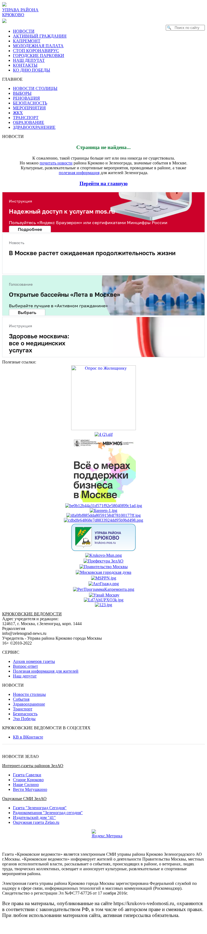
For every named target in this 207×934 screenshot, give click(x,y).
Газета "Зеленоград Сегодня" (40, 807)
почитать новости (56, 163)
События (21, 699)
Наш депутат (25, 676)
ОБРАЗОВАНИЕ (28, 122)
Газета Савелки (27, 775)
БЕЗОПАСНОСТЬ (30, 103)
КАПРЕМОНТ (26, 41)
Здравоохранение (29, 704)
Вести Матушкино (30, 789)
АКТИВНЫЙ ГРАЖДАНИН (40, 36)
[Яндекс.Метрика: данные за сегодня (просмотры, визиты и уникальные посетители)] (107, 833)
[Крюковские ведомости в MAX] (5, 20)
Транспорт (22, 709)
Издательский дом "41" (34, 817)
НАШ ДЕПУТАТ (29, 60)
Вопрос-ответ (25, 666)
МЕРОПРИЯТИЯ (29, 108)
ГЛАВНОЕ (14, 79)
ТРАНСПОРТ (26, 117)
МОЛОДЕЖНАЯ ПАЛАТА (38, 45)
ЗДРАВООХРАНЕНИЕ (34, 127)
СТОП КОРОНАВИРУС (36, 50)
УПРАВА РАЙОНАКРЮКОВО (20, 12)
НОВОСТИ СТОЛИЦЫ (35, 88)
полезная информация (79, 172)
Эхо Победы (24, 718)
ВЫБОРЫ (22, 93)
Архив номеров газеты (34, 661)
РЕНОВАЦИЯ (26, 98)
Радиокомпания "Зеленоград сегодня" (48, 812)
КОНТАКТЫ (25, 65)
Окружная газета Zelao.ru (36, 822)
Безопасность (25, 714)
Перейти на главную (104, 183)
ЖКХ (18, 112)
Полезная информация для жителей (45, 671)
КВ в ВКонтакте (28, 737)
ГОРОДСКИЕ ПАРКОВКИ (38, 55)
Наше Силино (26, 784)
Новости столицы (29, 694)
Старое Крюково (28, 779)
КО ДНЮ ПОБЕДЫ (31, 70)
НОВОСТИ (23, 31)
